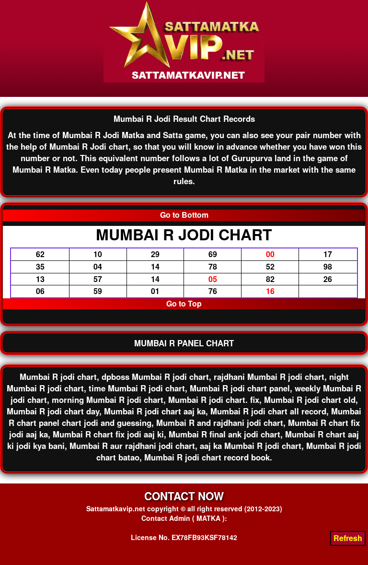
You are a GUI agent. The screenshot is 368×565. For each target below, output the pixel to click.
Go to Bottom (184, 214)
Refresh (348, 537)
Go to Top (184, 303)
